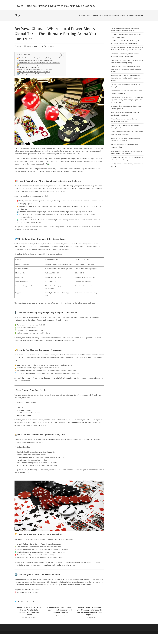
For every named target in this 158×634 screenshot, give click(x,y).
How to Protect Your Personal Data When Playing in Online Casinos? (55, 6)
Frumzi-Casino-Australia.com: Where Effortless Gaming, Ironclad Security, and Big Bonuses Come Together (126, 77)
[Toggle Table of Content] (61, 55)
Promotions (51, 46)
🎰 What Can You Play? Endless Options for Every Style (34, 69)
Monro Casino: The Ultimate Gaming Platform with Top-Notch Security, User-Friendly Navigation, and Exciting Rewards (127, 99)
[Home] (79, 15)
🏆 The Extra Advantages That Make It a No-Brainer (33, 72)
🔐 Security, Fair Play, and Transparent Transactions (33, 65)
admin (19, 46)
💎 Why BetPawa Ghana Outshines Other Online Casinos (35, 60)
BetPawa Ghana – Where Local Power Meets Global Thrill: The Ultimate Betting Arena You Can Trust (123, 15)
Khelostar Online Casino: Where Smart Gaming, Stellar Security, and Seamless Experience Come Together (89, 611)
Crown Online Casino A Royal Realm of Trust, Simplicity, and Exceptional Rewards (59, 610)
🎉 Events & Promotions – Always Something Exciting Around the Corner (40, 58)
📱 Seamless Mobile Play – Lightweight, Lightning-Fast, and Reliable (38, 62)
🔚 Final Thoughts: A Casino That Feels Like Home (33, 74)
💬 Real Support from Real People (28, 67)
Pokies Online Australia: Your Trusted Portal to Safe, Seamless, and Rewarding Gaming (29, 611)
